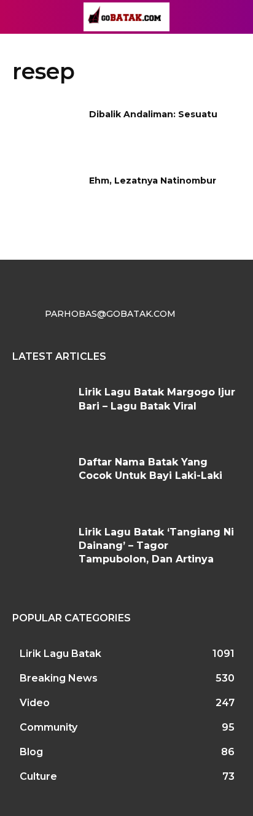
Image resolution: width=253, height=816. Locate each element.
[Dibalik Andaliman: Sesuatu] (46, 133)
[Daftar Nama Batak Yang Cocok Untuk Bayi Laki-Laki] (40, 479)
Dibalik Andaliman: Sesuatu (153, 114)
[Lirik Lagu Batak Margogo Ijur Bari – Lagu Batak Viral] (40, 409)
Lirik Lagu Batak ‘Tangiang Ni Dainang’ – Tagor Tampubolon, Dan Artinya (156, 545)
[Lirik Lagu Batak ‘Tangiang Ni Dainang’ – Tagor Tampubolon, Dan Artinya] (40, 549)
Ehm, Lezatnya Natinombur (152, 180)
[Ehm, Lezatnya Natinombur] (46, 199)
